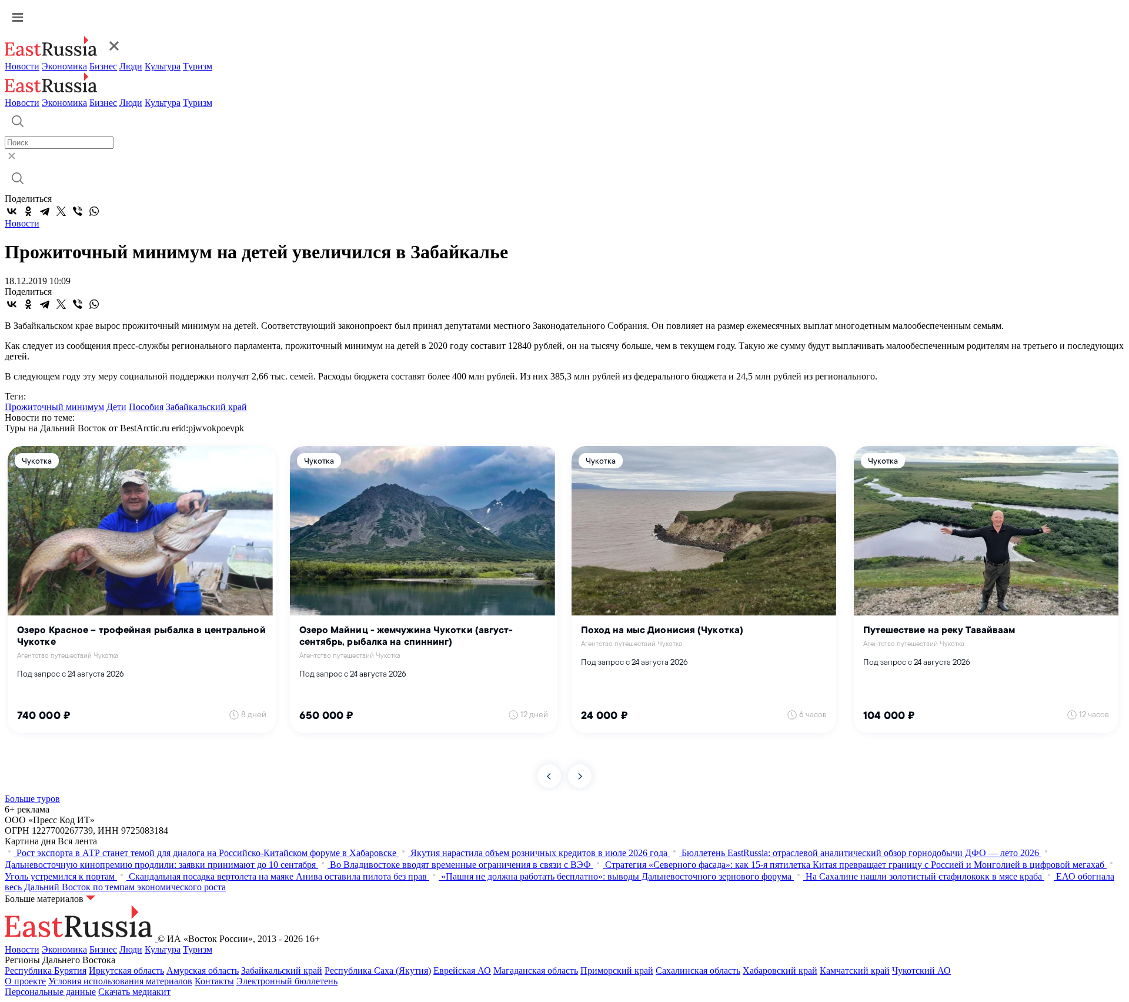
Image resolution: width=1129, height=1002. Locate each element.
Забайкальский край (206, 407)
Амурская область (202, 971)
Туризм (197, 66)
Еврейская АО (462, 971)
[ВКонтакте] (12, 211)
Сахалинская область (698, 971)
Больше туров (32, 799)
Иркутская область (126, 971)
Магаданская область (535, 971)
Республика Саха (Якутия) (378, 971)
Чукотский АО (921, 971)
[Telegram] (45, 211)
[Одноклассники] (28, 211)
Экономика (64, 66)
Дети (116, 407)
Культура (163, 66)
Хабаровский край (780, 971)
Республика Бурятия (45, 971)
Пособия (146, 407)
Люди (130, 66)
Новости (22, 66)
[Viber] (78, 211)
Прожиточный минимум (54, 407)
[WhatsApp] (94, 211)
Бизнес (103, 66)
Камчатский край (855, 971)
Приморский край (616, 971)
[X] (61, 211)
